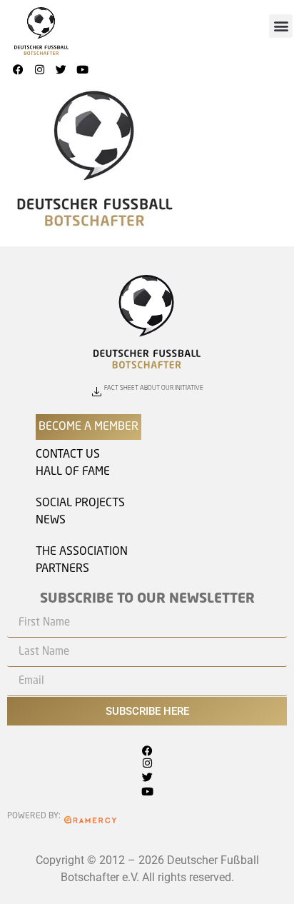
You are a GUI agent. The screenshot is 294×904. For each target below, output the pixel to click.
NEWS (51, 520)
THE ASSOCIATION (82, 552)
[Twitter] (60, 70)
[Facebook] (18, 70)
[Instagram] (39, 70)
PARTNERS (62, 569)
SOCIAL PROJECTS (80, 503)
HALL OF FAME (73, 472)
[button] (281, 26)
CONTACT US (68, 455)
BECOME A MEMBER (88, 427)
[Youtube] (82, 70)
